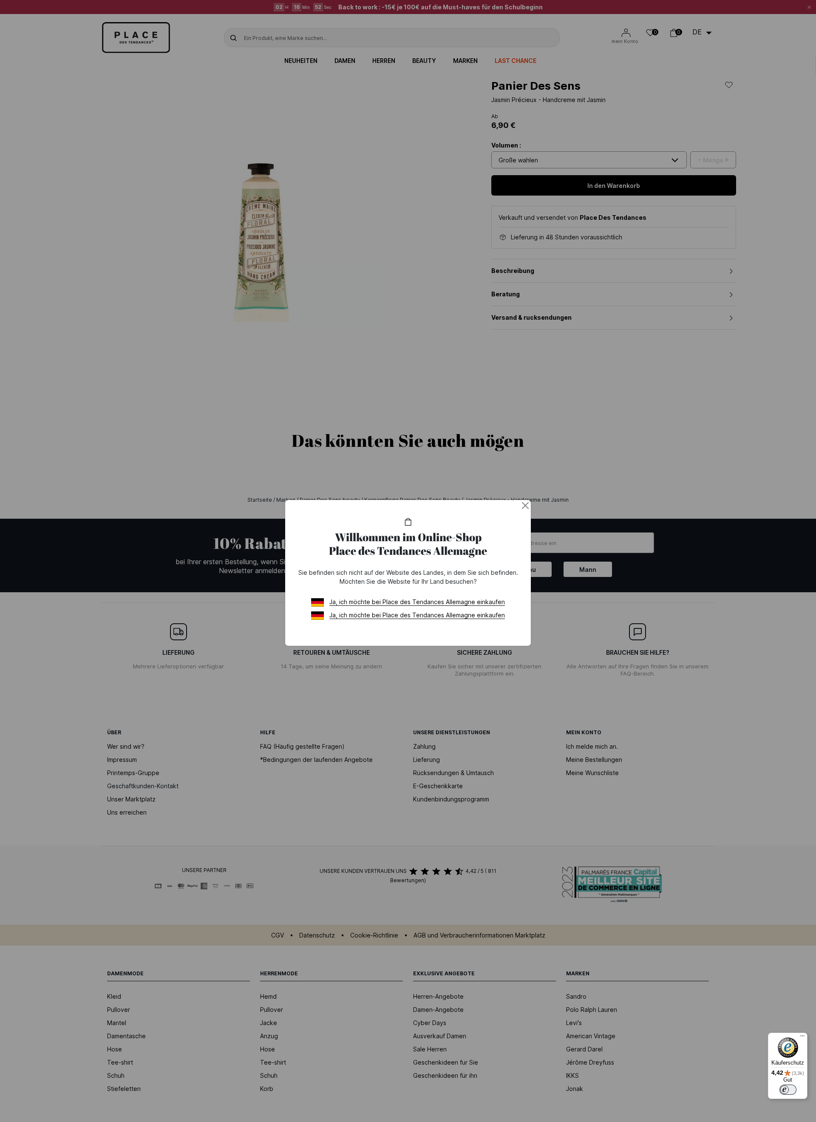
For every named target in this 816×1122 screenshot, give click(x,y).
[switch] (787, 1090)
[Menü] (802, 1038)
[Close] (525, 505)
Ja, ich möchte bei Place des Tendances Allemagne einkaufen (417, 601)
